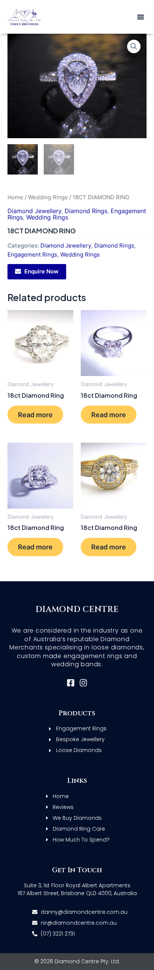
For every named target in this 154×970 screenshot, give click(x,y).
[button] (140, 16)
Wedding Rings (48, 197)
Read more (35, 414)
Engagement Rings (32, 254)
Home (15, 197)
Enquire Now (41, 271)
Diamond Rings (86, 211)
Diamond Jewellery (34, 211)
